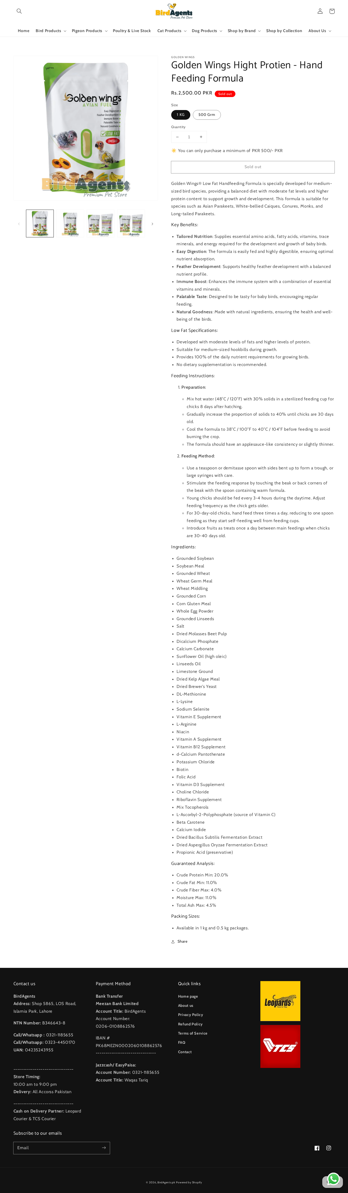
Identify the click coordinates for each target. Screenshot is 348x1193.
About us (185, 1005)
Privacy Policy (190, 1014)
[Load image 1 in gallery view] (40, 223)
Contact (185, 1052)
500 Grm (206, 114)
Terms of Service (193, 1033)
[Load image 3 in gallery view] (100, 223)
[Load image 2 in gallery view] (70, 223)
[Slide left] (19, 223)
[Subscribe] (104, 1148)
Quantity (178, 127)
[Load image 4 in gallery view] (131, 223)
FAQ (181, 1042)
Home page (188, 996)
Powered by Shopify (189, 1182)
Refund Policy (190, 1024)
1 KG (180, 114)
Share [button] (183, 941)
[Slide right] (152, 223)
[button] (19, 11)
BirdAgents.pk (166, 1182)
